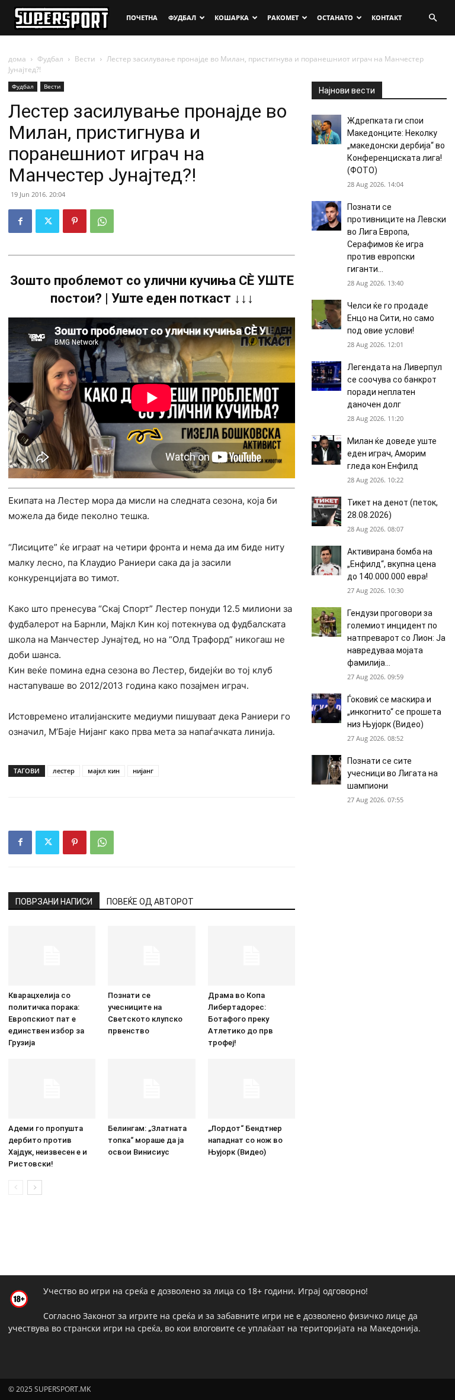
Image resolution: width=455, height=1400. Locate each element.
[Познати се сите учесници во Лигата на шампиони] (326, 770)
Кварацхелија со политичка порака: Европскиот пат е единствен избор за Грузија (46, 1019)
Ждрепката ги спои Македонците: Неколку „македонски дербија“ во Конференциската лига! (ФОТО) (396, 145)
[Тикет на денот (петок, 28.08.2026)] (326, 511)
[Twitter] (47, 221)
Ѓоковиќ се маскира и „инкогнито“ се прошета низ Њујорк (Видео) (394, 712)
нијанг (143, 770)
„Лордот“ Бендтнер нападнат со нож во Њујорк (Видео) (245, 1140)
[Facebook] (20, 221)
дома (17, 59)
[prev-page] (15, 1187)
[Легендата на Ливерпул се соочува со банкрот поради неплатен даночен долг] (326, 376)
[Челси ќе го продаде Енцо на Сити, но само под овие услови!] (326, 314)
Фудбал (182, 17)
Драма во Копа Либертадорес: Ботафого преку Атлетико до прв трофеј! (240, 1019)
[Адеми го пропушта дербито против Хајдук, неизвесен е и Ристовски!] (51, 1089)
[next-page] (34, 1187)
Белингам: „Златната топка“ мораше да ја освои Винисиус (147, 1140)
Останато (335, 17)
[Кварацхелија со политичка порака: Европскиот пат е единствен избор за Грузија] (51, 956)
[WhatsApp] (102, 221)
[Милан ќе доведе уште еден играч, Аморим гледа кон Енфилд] (326, 450)
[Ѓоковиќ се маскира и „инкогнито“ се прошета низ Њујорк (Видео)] (326, 708)
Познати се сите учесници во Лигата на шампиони (392, 773)
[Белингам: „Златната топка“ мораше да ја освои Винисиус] (151, 1089)
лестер (64, 770)
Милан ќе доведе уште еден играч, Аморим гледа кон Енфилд (392, 453)
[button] (432, 18)
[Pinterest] (74, 221)
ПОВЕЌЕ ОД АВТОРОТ (150, 901)
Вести (85, 59)
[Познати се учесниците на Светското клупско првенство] (151, 956)
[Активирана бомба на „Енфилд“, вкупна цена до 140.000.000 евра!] (326, 560)
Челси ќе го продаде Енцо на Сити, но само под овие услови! (390, 318)
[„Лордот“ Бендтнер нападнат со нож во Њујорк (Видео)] (251, 1089)
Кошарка (231, 17)
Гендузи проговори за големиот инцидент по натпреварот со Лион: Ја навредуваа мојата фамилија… (396, 637)
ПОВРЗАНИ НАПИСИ (53, 901)
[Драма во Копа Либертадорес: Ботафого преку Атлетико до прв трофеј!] (251, 956)
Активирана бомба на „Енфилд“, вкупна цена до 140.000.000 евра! (391, 564)
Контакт (386, 17)
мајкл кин (104, 770)
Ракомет (283, 17)
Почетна (142, 17)
